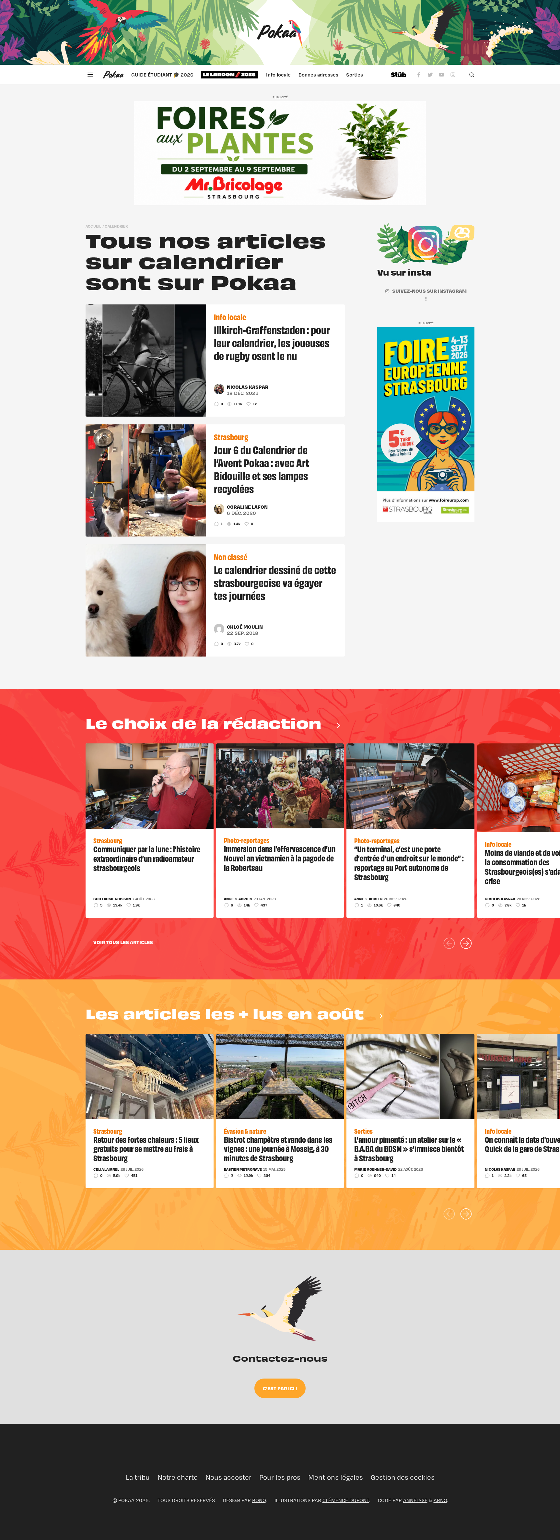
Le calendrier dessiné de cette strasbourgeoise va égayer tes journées (275, 582)
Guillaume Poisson (112, 899)
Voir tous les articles (123, 942)
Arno (440, 1500)
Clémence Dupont (345, 1500)
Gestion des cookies (403, 1477)
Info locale (278, 74)
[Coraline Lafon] (219, 509)
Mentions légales (335, 1477)
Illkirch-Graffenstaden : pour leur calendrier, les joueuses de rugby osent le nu (272, 342)
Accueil (93, 226)
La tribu (138, 1477)
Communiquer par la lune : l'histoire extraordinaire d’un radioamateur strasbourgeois (146, 858)
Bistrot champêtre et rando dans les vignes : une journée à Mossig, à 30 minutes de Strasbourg (278, 1148)
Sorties (354, 74)
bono (259, 1500)
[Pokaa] (280, 32)
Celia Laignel (106, 1169)
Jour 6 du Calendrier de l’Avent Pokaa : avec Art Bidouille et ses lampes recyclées (261, 469)
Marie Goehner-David (375, 1169)
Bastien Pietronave (243, 1169)
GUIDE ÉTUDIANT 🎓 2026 (162, 74)
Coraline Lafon (247, 506)
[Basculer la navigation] (90, 74)
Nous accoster (228, 1477)
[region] (257, 74)
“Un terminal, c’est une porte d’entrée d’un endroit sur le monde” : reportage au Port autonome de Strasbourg (409, 863)
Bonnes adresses (318, 74)
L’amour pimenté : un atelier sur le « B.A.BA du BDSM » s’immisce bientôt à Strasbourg (409, 1148)
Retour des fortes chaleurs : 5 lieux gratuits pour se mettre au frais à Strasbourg (146, 1148)
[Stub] (399, 74)
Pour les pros (279, 1477)
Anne (229, 899)
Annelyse (415, 1500)
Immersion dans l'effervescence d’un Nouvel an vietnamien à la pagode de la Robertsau (279, 857)
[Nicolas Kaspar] (219, 389)
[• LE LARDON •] (229, 74)
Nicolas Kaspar (247, 387)
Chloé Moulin (245, 626)
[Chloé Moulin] (219, 629)
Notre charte (178, 1477)
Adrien (245, 899)
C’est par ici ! (280, 1388)
